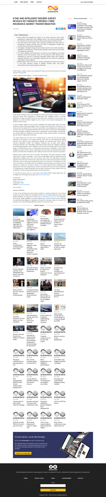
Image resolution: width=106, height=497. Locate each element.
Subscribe (53, 490)
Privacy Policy (39, 478)
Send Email (20, 181)
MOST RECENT (24, 2)
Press (53, 478)
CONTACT (39, 2)
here (30, 173)
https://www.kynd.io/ (44, 175)
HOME (16, 2)
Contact (80, 478)
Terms (25, 478)
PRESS (32, 2)
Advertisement (66, 478)
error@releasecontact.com (48, 197)
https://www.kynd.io (24, 184)
